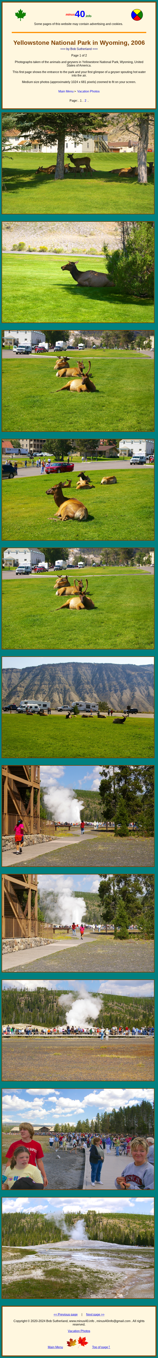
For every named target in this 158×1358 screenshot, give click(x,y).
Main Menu (66, 91)
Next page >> (95, 1314)
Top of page (101, 1346)
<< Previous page (66, 1314)
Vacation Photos (88, 91)
